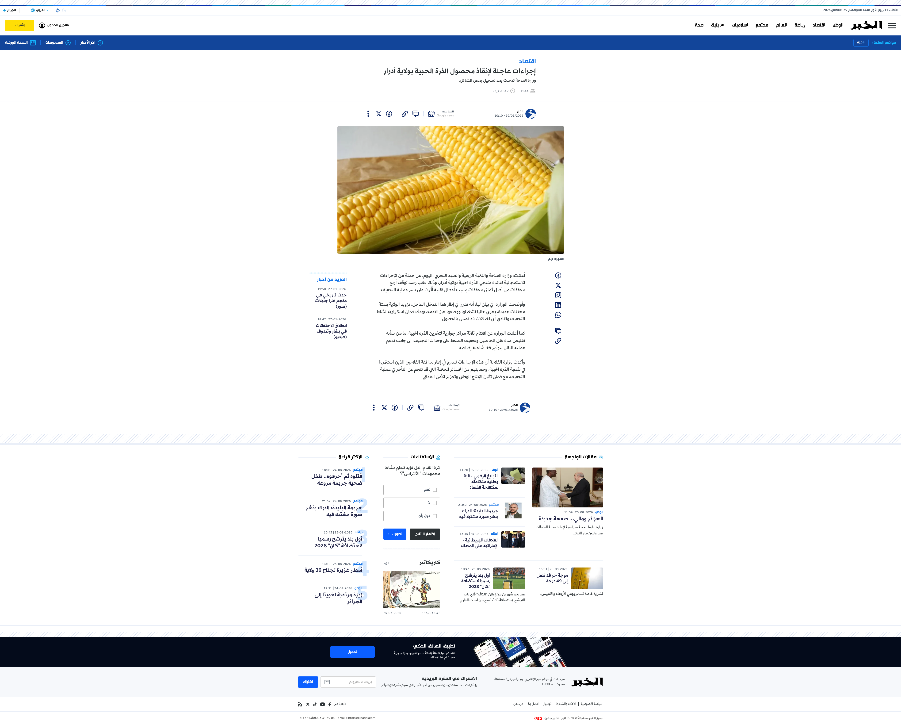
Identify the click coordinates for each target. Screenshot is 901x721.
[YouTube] (322, 704)
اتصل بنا (533, 704)
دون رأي (424, 516)
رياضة (800, 25)
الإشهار (547, 704)
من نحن (518, 704)
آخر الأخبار (87, 43)
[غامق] (64, 10)
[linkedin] (558, 305)
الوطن (838, 25)
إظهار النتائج (425, 534)
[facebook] (389, 114)
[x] (378, 114)
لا (429, 502)
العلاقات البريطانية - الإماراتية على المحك (479, 543)
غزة (859, 43)
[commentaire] (415, 114)
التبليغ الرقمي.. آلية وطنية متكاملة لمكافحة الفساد (481, 482)
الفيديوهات (54, 43)
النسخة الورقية (16, 43)
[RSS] (300, 704)
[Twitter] (307, 704)
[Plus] (368, 114)
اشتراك (308, 682)
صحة (699, 25)
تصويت (397, 534)
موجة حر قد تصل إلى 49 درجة (552, 578)
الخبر (520, 111)
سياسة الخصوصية (591, 704)
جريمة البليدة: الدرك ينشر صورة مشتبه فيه (478, 514)
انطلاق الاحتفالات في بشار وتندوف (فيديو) (331, 331)
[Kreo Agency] (538, 718)
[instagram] (558, 295)
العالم (781, 25)
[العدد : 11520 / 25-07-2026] (411, 589)
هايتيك (717, 25)
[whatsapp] (558, 315)
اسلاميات (740, 25)
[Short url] (405, 114)
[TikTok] (315, 704)
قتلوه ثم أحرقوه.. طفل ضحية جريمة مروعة (336, 480)
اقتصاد (819, 25)
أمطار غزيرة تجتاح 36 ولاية (333, 570)
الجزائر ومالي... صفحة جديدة (571, 519)
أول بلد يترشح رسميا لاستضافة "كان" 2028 (475, 581)
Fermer (892, 25)
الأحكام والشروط (566, 704)
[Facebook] (329, 704)
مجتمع (762, 25)
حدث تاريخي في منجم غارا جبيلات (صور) (331, 301)
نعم (427, 490)
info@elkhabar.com (361, 718)
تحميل (352, 652)
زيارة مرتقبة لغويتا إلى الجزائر (338, 598)
